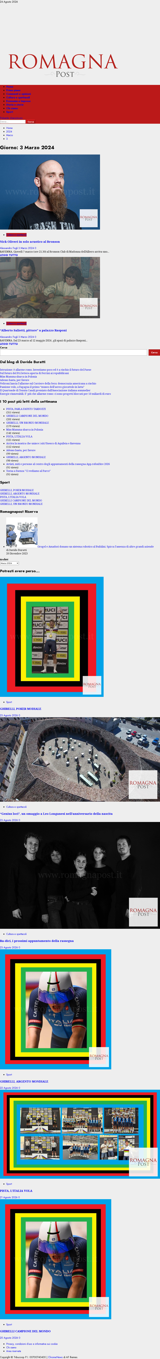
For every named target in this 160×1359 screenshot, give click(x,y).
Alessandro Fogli (9, 248)
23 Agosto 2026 (9, 715)
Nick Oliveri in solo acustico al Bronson (30, 241)
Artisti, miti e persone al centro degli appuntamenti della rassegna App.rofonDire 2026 (58, 464)
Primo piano (13, 90)
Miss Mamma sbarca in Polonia (18, 376)
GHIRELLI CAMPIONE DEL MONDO (27, 416)
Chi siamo (12, 108)
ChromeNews (55, 1357)
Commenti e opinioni (18, 94)
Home (9, 87)
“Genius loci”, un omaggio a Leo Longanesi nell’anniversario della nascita (56, 814)
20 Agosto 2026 (9, 1338)
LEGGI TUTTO (9, 255)
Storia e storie (15, 104)
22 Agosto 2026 (9, 1088)
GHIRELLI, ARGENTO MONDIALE (26, 457)
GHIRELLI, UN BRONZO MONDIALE (27, 422)
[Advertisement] (80, 27)
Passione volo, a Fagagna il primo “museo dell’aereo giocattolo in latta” (42, 387)
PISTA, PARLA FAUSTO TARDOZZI (26, 409)
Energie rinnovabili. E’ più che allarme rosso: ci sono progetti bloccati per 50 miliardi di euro (55, 394)
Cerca (3, 347)
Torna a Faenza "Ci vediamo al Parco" (28, 471)
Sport (9, 112)
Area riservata (13, 1351)
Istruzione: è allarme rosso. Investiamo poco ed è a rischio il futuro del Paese (45, 369)
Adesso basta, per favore (14, 380)
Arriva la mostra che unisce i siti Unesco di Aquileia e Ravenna (43, 443)
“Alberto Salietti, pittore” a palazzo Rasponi (33, 330)
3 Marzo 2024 (26, 248)
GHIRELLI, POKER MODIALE (17, 490)
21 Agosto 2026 (9, 1197)
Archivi (4, 559)
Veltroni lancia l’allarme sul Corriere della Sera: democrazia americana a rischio (48, 383)
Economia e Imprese (18, 101)
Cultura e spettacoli (18, 97)
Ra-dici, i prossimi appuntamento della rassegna (37, 941)
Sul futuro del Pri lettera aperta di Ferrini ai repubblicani (34, 373)
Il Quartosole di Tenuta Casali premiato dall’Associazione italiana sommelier (45, 390)
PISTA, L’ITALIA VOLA (19, 436)
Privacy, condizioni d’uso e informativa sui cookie (32, 1344)
